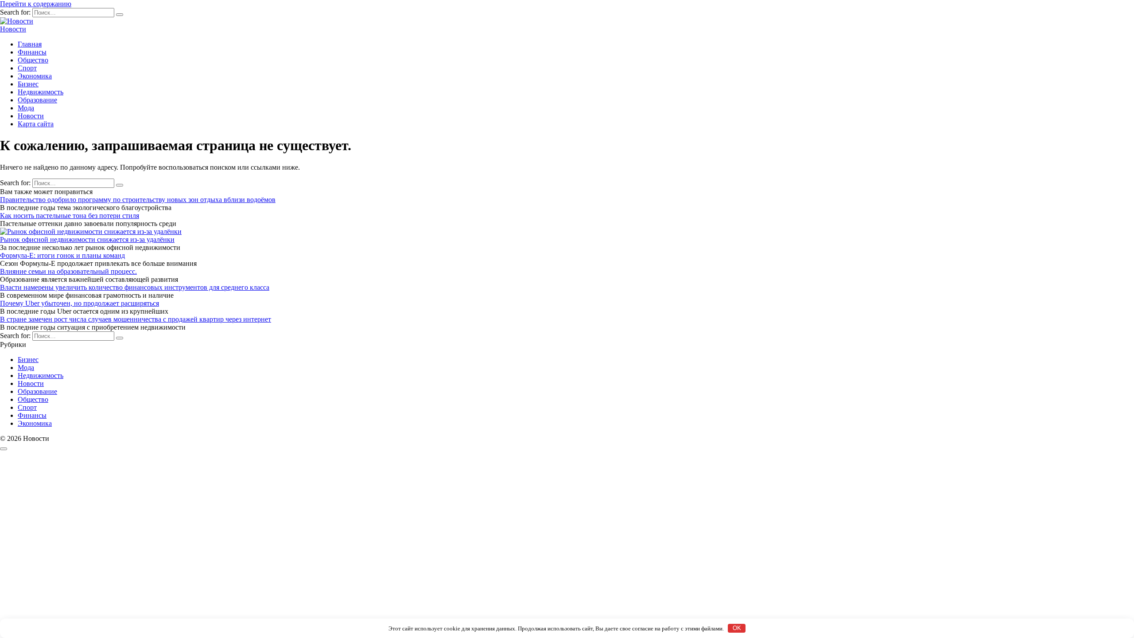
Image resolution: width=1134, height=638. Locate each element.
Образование (37, 100)
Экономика (35, 76)
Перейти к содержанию (35, 4)
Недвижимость (40, 92)
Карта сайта (36, 124)
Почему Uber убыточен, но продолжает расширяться (79, 303)
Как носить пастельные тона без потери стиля (69, 215)
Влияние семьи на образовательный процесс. (68, 271)
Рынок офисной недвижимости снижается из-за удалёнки (87, 239)
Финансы (32, 52)
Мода (26, 108)
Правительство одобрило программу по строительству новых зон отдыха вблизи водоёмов (138, 199)
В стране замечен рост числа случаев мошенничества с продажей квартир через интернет (135, 319)
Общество (33, 60)
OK (737, 628)
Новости (13, 29)
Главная (30, 44)
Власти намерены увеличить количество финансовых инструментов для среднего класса (134, 287)
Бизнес (28, 84)
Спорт (27, 68)
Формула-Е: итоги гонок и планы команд (62, 255)
